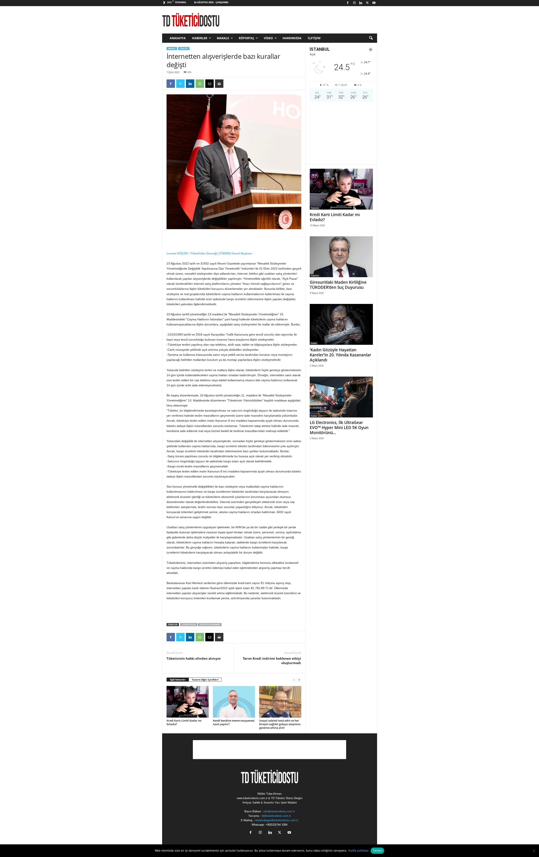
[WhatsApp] (200, 83)
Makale (223, 38)
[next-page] (299, 680)
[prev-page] (294, 680)
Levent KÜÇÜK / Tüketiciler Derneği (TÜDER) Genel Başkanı (209, 253)
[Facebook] (347, 3)
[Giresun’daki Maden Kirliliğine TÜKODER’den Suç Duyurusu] (341, 256)
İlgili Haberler (177, 679)
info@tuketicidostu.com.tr (279, 811)
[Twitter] (367, 3)
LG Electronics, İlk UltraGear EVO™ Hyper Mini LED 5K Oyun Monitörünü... (339, 427)
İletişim (314, 38)
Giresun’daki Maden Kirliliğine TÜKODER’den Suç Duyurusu (338, 284)
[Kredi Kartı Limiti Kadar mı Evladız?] (188, 702)
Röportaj (246, 38)
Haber (314, 343)
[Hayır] (534, 851)
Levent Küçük (189, 624)
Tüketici (184, 48)
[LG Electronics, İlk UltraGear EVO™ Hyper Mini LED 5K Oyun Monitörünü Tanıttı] (341, 397)
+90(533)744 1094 (276, 824)
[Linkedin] (360, 3)
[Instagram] (354, 3)
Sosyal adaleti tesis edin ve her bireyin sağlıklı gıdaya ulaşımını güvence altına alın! (280, 724)
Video (268, 38)
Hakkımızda (292, 38)
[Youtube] (373, 3)
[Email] (209, 83)
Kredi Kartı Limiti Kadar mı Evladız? (184, 722)
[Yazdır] (219, 83)
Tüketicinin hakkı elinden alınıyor (194, 658)
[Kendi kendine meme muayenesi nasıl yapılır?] (234, 702)
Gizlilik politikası (358, 850)
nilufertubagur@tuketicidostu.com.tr (276, 820)
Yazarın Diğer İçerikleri (205, 679)
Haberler (199, 38)
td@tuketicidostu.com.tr (276, 815)
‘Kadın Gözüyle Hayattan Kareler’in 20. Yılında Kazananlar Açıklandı (340, 355)
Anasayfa (178, 38)
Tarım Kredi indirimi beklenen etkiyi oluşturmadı (272, 660)
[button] (370, 38)
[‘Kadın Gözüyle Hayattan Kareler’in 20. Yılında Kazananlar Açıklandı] (341, 324)
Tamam (377, 850)
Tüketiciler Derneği (209, 624)
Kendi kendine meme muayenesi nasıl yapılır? (234, 722)
